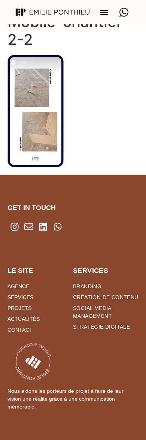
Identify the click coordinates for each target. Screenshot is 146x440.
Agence (18, 286)
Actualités (23, 319)
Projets (19, 308)
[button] (104, 12)
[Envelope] (29, 227)
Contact (20, 330)
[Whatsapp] (58, 227)
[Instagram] (14, 227)
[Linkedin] (43, 227)
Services (20, 297)
